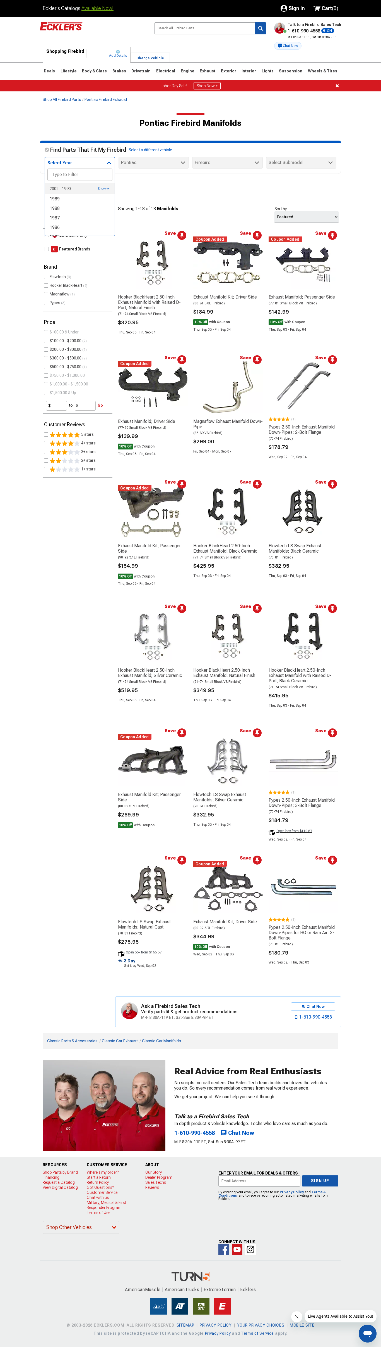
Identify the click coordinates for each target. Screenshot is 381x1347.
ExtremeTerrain (220, 1289)
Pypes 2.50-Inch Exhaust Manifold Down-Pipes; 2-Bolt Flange (302, 429)
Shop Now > (207, 86)
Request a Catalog (59, 1182)
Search (260, 28)
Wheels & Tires (322, 71)
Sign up (320, 1180)
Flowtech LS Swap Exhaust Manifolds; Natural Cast (144, 924)
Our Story (153, 1172)
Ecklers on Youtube (237, 1249)
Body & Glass (94, 71)
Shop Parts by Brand (60, 1172)
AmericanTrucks (182, 1289)
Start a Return (99, 1177)
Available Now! (97, 8)
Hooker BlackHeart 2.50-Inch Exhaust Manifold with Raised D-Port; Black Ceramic (300, 675)
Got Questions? (100, 1187)
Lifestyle (69, 71)
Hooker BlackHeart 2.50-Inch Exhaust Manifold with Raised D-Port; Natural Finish (149, 302)
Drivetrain (141, 71)
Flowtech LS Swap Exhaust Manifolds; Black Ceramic (295, 548)
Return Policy (98, 1182)
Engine (187, 71)
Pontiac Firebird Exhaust (106, 99)
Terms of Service (257, 1333)
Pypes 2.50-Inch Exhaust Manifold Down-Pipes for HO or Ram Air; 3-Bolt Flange (302, 933)
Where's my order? (103, 1172)
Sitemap (185, 1325)
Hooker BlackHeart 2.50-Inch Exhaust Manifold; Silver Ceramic (150, 672)
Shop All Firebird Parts (62, 99)
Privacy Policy (292, 1192)
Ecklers (248, 1289)
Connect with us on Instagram (250, 1249)
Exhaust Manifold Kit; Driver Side (225, 297)
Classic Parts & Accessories (72, 1041)
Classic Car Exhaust (120, 1041)
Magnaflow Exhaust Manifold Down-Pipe (228, 424)
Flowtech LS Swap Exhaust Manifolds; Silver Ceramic (219, 797)
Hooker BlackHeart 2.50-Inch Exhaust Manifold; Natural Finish (224, 672)
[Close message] (337, 85)
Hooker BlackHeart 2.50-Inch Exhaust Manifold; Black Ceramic (225, 548)
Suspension (290, 71)
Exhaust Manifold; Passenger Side (302, 297)
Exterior (228, 71)
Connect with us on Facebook (223, 1249)
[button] (288, 46)
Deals (49, 71)
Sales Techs (155, 1182)
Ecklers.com (92, 30)
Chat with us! (98, 1197)
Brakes (119, 71)
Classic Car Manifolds (161, 1041)
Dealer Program (158, 1177)
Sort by (280, 209)
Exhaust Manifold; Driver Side (146, 421)
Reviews (152, 1187)
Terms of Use (98, 1212)
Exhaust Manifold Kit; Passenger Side (149, 548)
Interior (249, 71)
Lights (268, 71)
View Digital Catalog (60, 1187)
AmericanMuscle (143, 1289)
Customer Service (102, 1192)
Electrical (165, 71)
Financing (51, 1177)
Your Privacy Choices (260, 1325)
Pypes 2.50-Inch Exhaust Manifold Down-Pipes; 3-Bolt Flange (302, 802)
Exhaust (207, 71)
